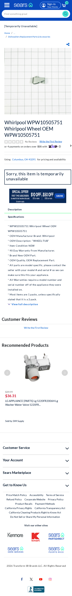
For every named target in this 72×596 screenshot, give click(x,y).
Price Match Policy (16, 495)
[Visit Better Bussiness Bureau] (36, 589)
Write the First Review (50, 141)
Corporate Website (35, 499)
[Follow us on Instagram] (50, 579)
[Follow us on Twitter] (31, 579)
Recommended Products (25, 345)
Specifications (16, 216)
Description (15, 209)
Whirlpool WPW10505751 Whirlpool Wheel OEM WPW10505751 (33, 128)
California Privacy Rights (18, 508)
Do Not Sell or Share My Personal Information (35, 516)
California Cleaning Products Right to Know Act (35, 512)
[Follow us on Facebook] (21, 579)
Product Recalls (23, 503)
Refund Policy (14, 499)
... (14, 33)
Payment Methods (45, 503)
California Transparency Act (50, 508)
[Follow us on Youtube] (40, 579)
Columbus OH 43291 (24, 159)
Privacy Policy (55, 499)
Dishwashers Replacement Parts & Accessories (29, 36)
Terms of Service (55, 495)
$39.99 (9, 391)
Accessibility (36, 495)
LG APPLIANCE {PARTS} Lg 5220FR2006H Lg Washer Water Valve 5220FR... (31, 402)
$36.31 (10, 396)
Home (7, 33)
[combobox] (36, 14)
